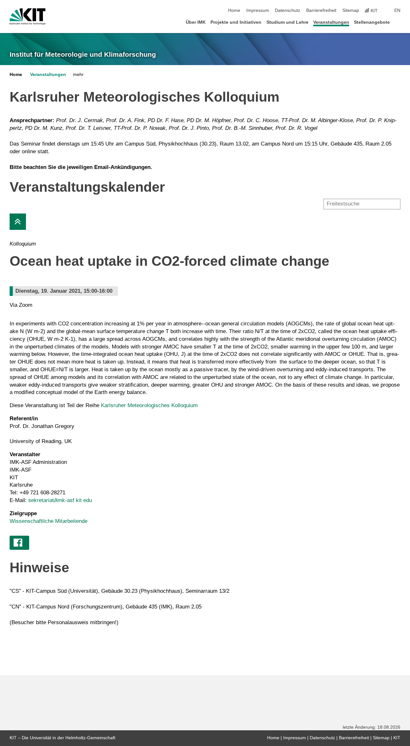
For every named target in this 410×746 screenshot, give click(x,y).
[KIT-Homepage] (27, 16)
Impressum (257, 10)
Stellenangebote (372, 22)
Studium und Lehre (287, 22)
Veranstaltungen (331, 22)
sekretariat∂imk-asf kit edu (60, 500)
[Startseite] (398, 22)
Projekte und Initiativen (235, 22)
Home (234, 10)
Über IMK (196, 22)
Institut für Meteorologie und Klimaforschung (83, 54)
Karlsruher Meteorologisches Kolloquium (149, 405)
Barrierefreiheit (321, 10)
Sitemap (350, 10)
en (397, 10)
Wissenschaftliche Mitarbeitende (48, 521)
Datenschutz (287, 10)
